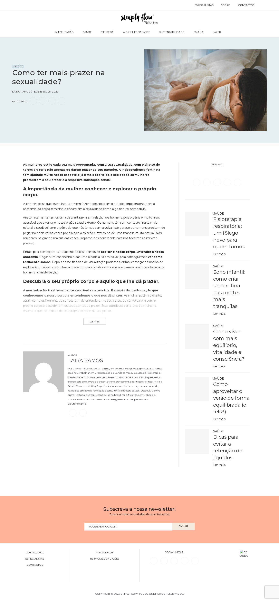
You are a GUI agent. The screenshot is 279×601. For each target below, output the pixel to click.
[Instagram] (217, 182)
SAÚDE (87, 31)
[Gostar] (23, 112)
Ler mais (219, 254)
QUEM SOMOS (35, 552)
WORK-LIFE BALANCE (136, 31)
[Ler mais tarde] (16, 112)
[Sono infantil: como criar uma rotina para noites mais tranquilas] (197, 276)
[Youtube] (237, 182)
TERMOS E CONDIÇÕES (104, 559)
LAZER (217, 31)
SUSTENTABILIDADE (171, 31)
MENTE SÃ (107, 31)
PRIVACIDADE (104, 552)
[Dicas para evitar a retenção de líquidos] (197, 441)
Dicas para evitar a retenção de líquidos (227, 447)
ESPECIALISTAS (203, 5)
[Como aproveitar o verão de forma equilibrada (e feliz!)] (197, 389)
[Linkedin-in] (153, 560)
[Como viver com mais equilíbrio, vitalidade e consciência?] (197, 336)
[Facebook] (197, 182)
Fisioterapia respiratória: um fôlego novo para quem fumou (229, 233)
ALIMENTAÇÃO (64, 31)
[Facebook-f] (164, 560)
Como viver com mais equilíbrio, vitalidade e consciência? (228, 345)
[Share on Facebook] (33, 100)
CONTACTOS (246, 5)
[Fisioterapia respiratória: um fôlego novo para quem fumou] (197, 224)
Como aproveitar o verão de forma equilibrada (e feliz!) (231, 398)
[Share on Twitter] (42, 100)
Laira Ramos (85, 360)
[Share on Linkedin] (52, 100)
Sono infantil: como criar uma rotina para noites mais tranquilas (229, 289)
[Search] (262, 5)
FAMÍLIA (198, 31)
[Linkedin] (228, 182)
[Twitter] (207, 182)
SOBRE (225, 5)
